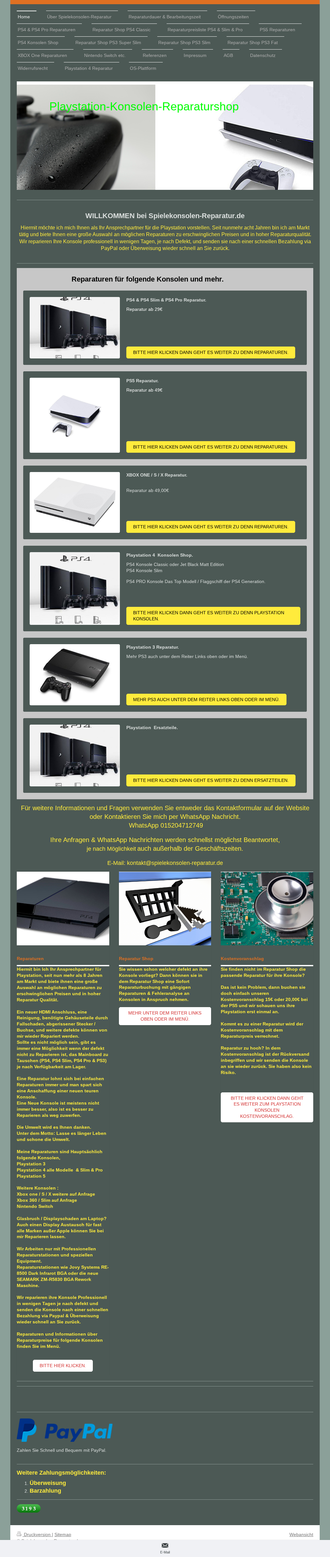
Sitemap (62, 1534)
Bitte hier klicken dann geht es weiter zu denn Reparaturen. (210, 352)
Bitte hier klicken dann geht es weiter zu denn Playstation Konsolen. (208, 615)
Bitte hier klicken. (63, 1365)
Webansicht (301, 1534)
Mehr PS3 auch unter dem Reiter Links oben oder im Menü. (206, 699)
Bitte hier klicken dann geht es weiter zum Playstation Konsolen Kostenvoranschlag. (267, 1107)
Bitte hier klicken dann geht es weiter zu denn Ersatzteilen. (211, 780)
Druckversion (37, 1534)
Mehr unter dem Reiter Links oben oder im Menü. (164, 1016)
